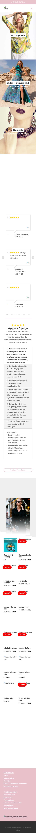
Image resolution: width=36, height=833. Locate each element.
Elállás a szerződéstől (13, 803)
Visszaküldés (9, 800)
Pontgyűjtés (8, 806)
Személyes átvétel (11, 786)
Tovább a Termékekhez (18, 470)
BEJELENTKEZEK (18, 746)
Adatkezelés (9, 778)
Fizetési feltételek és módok (15, 784)
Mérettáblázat (9, 795)
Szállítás (7, 781)
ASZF (6, 775)
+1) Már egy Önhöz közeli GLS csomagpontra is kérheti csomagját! (17, 424)
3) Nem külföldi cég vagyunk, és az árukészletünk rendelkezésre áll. (17, 383)
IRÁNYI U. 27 (24, 192)
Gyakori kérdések (11, 808)
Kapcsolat (8, 797)
